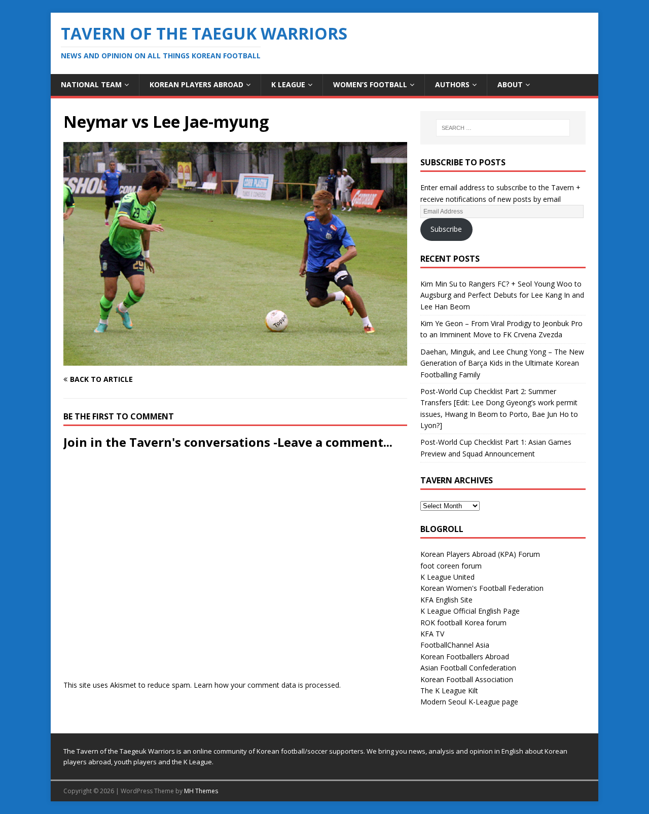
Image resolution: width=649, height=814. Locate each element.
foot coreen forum (451, 566)
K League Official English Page (470, 611)
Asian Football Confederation (468, 668)
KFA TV (432, 634)
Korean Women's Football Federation (482, 588)
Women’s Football (370, 84)
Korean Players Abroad (196, 84)
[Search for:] (503, 127)
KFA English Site (446, 600)
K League (288, 84)
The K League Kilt (449, 690)
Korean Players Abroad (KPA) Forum (480, 554)
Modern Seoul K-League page (469, 701)
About (510, 84)
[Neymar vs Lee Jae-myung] (235, 360)
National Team (91, 84)
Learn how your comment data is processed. (267, 685)
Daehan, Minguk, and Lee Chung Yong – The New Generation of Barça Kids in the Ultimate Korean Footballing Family (502, 363)
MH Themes (201, 791)
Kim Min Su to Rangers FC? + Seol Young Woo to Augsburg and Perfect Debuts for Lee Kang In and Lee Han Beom (502, 295)
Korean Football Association (466, 679)
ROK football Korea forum (463, 622)
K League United (447, 577)
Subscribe (446, 229)
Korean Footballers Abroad (464, 656)
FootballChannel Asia (454, 645)
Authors (452, 84)
